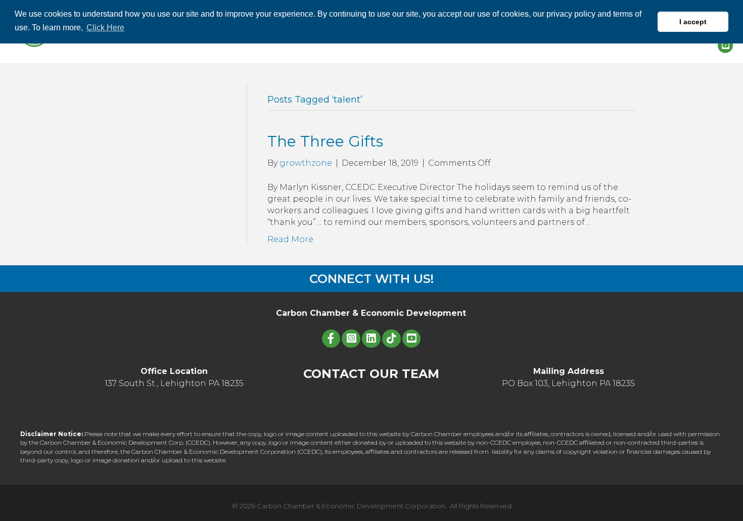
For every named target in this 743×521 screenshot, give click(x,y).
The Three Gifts (325, 141)
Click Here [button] (105, 27)
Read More (290, 239)
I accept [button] (693, 22)
